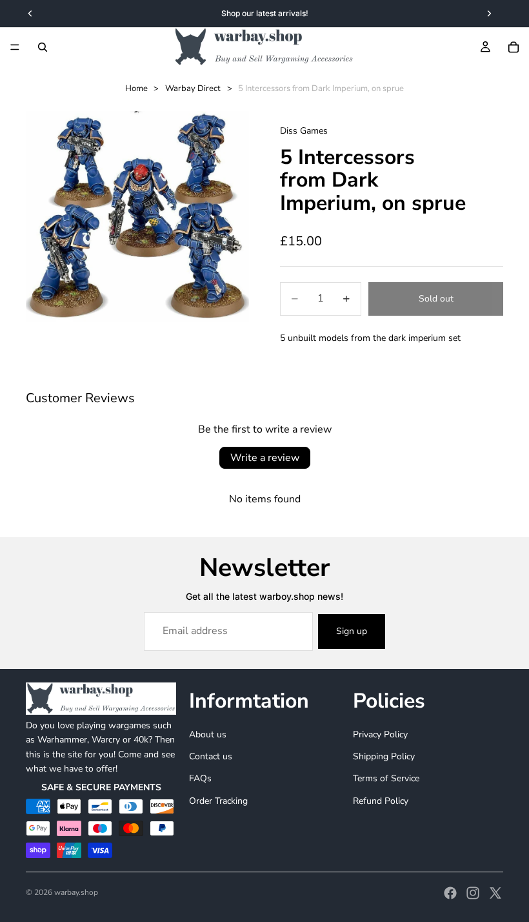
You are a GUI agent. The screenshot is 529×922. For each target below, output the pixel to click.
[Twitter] (495, 893)
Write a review (264, 458)
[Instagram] (473, 893)
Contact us (210, 756)
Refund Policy (380, 801)
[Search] (42, 47)
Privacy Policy (380, 734)
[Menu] (15, 47)
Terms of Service (386, 778)
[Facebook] (450, 893)
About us (207, 734)
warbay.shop (76, 892)
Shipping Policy (384, 756)
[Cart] (513, 47)
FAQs (200, 778)
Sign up (351, 631)
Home (136, 88)
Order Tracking (218, 801)
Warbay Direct (193, 88)
